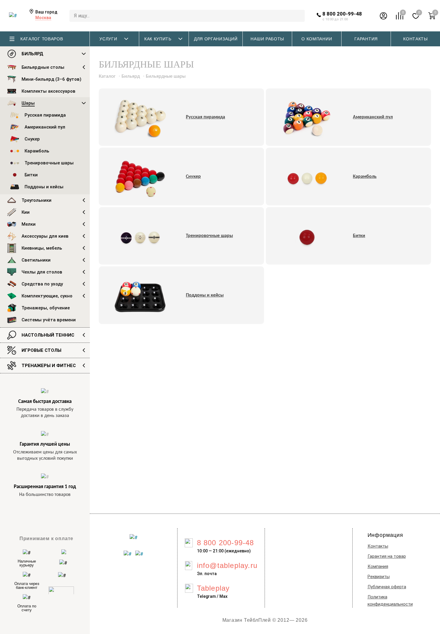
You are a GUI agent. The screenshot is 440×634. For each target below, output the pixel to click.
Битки (31, 175)
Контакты (378, 546)
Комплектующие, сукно (47, 296)
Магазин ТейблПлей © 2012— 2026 (265, 620)
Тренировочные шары (49, 163)
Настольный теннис (48, 335)
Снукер (32, 139)
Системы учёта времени (49, 320)
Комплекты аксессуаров (48, 91)
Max (223, 596)
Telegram (206, 596)
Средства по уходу (42, 284)
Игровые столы (41, 350)
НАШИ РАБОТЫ (267, 38)
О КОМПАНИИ (316, 38)
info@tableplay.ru (227, 565)
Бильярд (32, 53)
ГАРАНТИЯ (366, 38)
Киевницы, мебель (42, 248)
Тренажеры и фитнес (49, 365)
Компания (378, 566)
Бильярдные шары (166, 76)
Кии (26, 212)
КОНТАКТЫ (415, 38)
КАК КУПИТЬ (158, 38)
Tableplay (213, 588)
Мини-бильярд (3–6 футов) (51, 79)
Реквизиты (379, 576)
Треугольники (36, 200)
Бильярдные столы (43, 67)
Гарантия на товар (387, 556)
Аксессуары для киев (45, 236)
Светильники (36, 260)
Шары (28, 103)
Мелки (29, 224)
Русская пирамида (45, 115)
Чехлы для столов (42, 272)
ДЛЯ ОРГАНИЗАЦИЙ (216, 38)
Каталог (107, 76)
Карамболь (37, 151)
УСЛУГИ (108, 38)
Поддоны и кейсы (44, 187)
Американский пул (45, 127)
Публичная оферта (387, 586)
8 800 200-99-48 (342, 14)
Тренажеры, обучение (46, 308)
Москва (43, 17)
